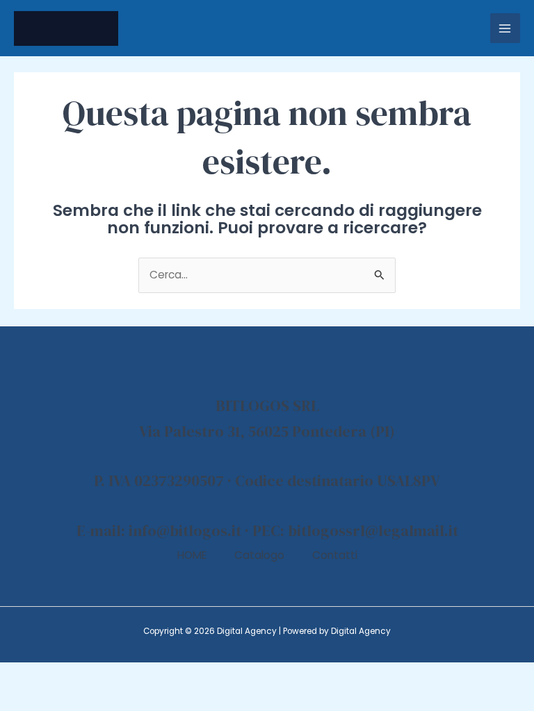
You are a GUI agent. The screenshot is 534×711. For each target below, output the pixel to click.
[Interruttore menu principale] (505, 28)
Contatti (334, 555)
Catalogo (259, 555)
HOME (192, 555)
